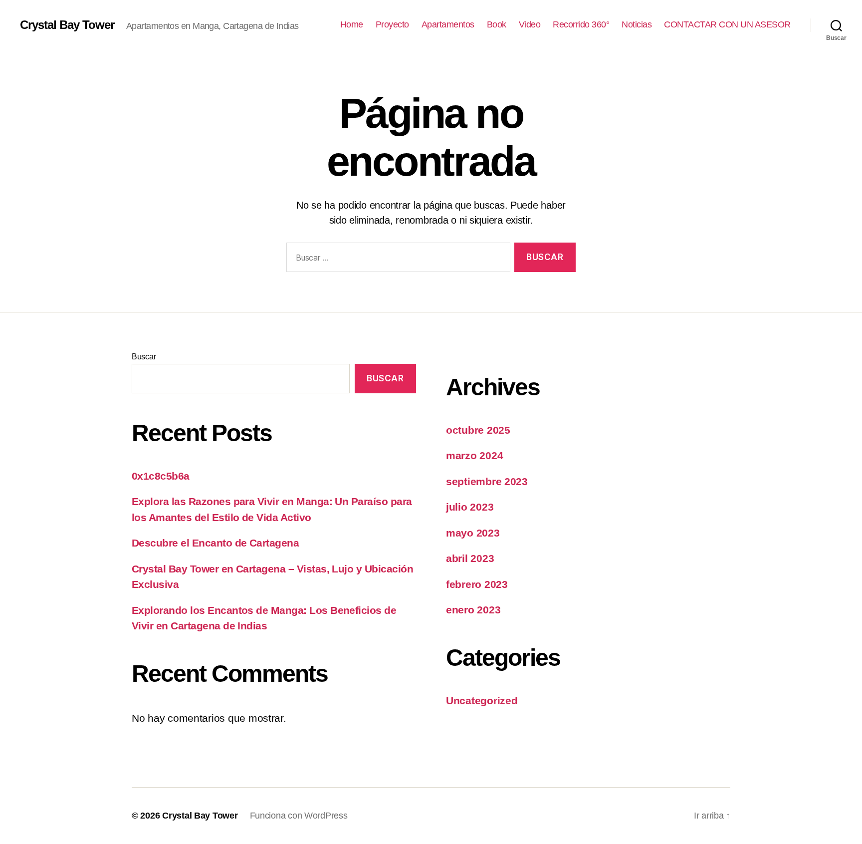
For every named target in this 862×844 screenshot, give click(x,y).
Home (351, 24)
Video (530, 24)
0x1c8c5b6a (161, 476)
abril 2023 (470, 558)
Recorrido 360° (581, 24)
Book (496, 24)
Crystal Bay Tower (67, 25)
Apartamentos (448, 24)
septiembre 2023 (487, 481)
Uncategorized (482, 700)
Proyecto (392, 24)
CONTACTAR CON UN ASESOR (727, 24)
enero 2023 (473, 609)
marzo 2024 (474, 455)
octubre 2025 (478, 430)
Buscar (144, 356)
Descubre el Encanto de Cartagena (215, 543)
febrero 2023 (477, 584)
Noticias (636, 24)
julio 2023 (469, 507)
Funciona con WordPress (299, 816)
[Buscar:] (396, 259)
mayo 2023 (473, 533)
